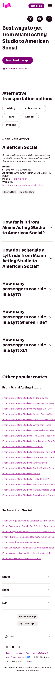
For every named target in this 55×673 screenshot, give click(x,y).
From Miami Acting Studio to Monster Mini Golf (27, 408)
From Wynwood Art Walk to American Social (26, 553)
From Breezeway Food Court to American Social (28, 547)
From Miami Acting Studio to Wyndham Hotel (26, 424)
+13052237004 (19, 178)
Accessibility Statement (37, 653)
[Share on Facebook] (39, 18)
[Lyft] (7, 6)
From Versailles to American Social (21, 542)
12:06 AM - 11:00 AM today (18, 169)
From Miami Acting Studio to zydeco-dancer (25, 397)
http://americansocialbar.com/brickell (22, 185)
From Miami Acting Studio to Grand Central (25, 462)
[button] (50, 5)
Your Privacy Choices (16, 657)
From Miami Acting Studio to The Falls (22, 446)
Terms (9, 653)
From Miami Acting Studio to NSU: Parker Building (28, 430)
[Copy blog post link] (49, 18)
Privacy (18, 653)
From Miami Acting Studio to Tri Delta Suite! (25, 478)
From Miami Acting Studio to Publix (21, 473)
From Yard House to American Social (21, 558)
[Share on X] (30, 18)
